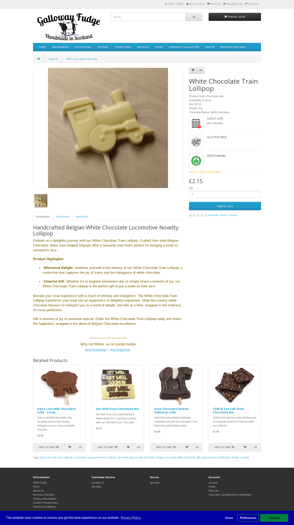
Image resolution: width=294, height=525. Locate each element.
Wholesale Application (233, 47)
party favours (208, 457)
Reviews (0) (82, 216)
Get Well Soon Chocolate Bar (117, 409)
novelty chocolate (145, 457)
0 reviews (213, 215)
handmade (224, 457)
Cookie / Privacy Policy (45, 502)
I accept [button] (274, 517)
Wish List (213, 490)
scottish (244, 457)
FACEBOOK (120, 350)
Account (213, 482)
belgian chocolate (166, 457)
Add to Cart (225, 206)
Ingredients (62, 216)
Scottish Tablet (123, 47)
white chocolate (186, 457)
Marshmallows (60, 47)
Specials (154, 482)
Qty (191, 188)
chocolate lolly (125, 457)
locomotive (79, 457)
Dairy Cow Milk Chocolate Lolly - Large (56, 410)
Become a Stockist (43, 494)
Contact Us (98, 482)
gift (198, 457)
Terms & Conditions (44, 506)
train (42, 457)
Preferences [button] (248, 517)
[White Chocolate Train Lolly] (108, 128)
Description (42, 216)
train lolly (51, 457)
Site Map (96, 486)
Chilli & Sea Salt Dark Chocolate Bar (228, 410)
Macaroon (143, 47)
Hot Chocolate (83, 47)
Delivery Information (44, 498)
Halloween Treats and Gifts (184, 47)
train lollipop (65, 457)
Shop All (209, 47)
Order (212, 486)
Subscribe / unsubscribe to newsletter (230, 494)
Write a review (229, 215)
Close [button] (229, 517)
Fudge (42, 47)
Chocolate (103, 47)
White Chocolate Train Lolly (81, 59)
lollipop (111, 457)
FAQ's (36, 486)
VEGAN (159, 47)
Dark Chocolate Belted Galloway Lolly (171, 410)
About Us (38, 490)
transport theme (96, 457)
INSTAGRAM (95, 350)
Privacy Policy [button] (131, 517)
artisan (235, 457)
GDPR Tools (39, 482)
